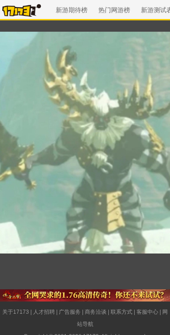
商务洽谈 (96, 312)
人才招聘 (44, 312)
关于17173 (15, 312)
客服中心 (147, 312)
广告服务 (70, 312)
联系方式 (121, 312)
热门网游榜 (114, 10)
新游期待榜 (71, 10)
